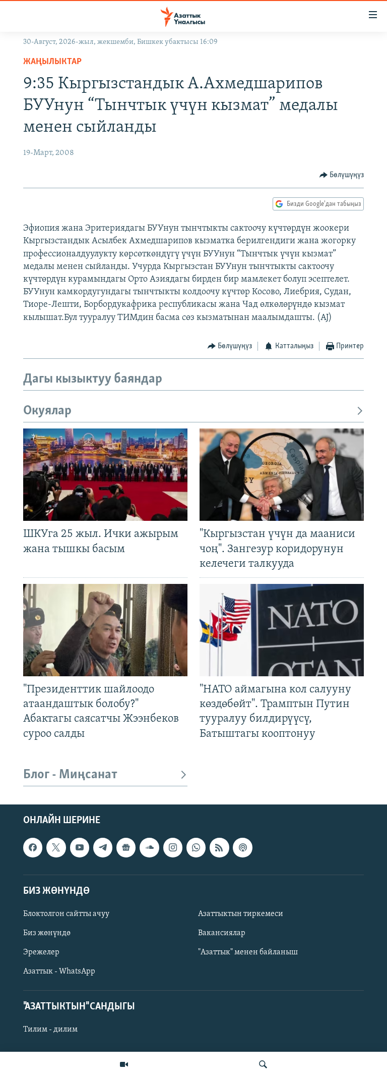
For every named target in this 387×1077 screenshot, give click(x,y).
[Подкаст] (242, 847)
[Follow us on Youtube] (79, 847)
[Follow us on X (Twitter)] (56, 847)
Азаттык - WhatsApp (59, 971)
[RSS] (219, 847)
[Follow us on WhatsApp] (196, 847)
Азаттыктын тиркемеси (240, 914)
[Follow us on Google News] (126, 847)
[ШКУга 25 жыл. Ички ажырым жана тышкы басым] (105, 474)
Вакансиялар (221, 933)
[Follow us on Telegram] (102, 847)
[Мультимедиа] (124, 1064)
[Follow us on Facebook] (32, 847)
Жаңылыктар (52, 62)
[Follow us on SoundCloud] (149, 847)
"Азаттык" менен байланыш (248, 952)
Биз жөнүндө (47, 933)
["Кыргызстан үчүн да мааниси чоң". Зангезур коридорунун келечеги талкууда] (282, 474)
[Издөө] (263, 1064)
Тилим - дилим (50, 1030)
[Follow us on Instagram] (172, 847)
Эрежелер (41, 952)
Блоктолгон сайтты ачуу (66, 914)
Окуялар (47, 411)
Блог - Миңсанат (70, 775)
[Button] (341, 175)
